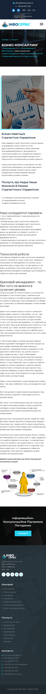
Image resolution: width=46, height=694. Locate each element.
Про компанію (8, 589)
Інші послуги (8, 638)
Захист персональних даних (14, 608)
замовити (23, 533)
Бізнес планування (10, 54)
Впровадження (9, 48)
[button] (41, 24)
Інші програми (8, 628)
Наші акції (7, 641)
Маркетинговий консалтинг (31, 54)
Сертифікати (8, 595)
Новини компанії (9, 592)
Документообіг (9, 625)
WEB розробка (7, 51)
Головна (5, 40)
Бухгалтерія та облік (11, 622)
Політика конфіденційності (13, 605)
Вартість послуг (31, 56)
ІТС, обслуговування (25, 48)
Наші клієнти (8, 598)
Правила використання (12, 602)
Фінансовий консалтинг (13, 56)
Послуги (14, 40)
